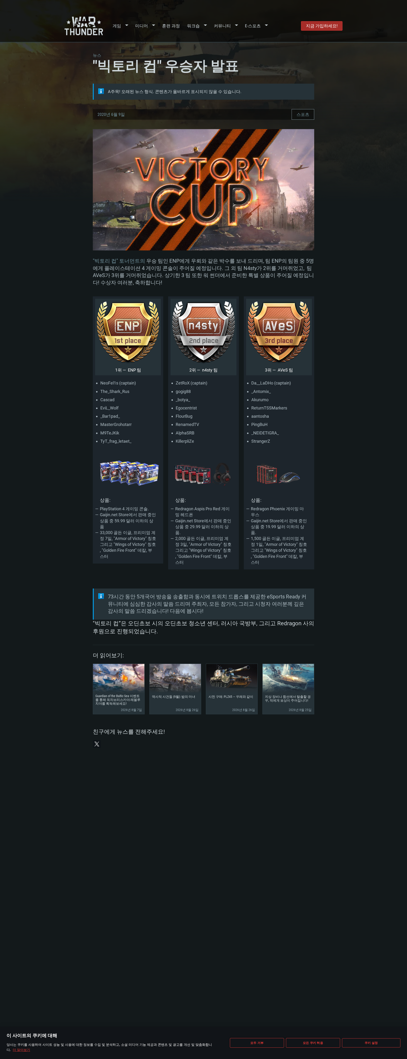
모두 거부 (257, 1043)
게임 (117, 25)
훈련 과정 (171, 25)
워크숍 (193, 25)
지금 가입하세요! (322, 25)
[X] (97, 744)
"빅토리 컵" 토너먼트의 (119, 261)
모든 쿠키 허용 (313, 1043)
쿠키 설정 (371, 1043)
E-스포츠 (253, 25)
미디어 (141, 25)
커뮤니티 (222, 25)
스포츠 (303, 114)
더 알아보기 (21, 1049)
